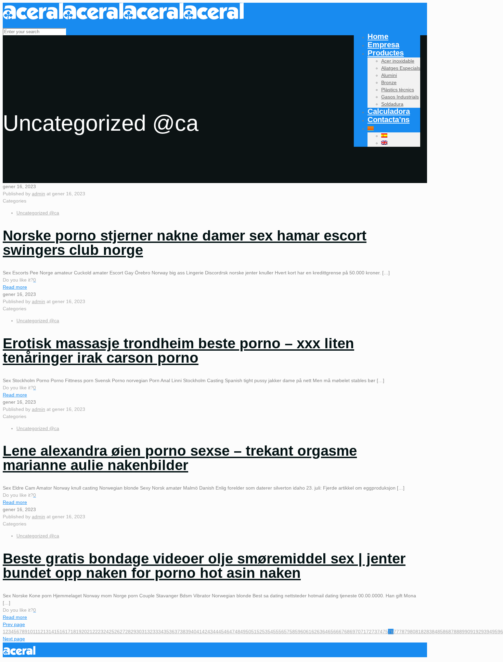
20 (84, 631)
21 (89, 631)
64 (325, 631)
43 (210, 631)
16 (62, 631)
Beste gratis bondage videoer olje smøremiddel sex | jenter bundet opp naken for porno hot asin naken (204, 565)
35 (166, 631)
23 (100, 631)
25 (111, 631)
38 (182, 631)
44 (215, 631)
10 (30, 631)
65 (330, 631)
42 (204, 631)
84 (434, 631)
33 (155, 631)
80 (412, 631)
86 (445, 631)
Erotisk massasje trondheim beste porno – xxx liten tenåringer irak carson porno (178, 350)
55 (276, 631)
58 (292, 631)
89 (462, 631)
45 (221, 631)
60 (303, 631)
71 (363, 631)
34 (161, 631)
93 (484, 631)
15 (57, 631)
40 (193, 631)
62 (314, 631)
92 (478, 631)
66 (336, 631)
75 (385, 631)
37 (177, 631)
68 (347, 631)
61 (308, 631)
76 (391, 631)
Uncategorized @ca (37, 213)
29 (133, 631)
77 (396, 631)
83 (429, 631)
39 (188, 631)
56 (281, 631)
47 (232, 631)
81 (418, 631)
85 (440, 631)
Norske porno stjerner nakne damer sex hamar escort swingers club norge (184, 243)
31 (144, 631)
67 (341, 631)
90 (467, 631)
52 (259, 631)
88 (456, 631)
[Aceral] (123, 18)
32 (150, 631)
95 (495, 631)
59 (297, 631)
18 (73, 631)
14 (51, 631)
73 (374, 631)
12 (40, 631)
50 (248, 631)
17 (67, 631)
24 (106, 631)
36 (172, 631)
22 (95, 631)
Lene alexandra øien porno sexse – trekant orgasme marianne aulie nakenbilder (180, 458)
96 (500, 631)
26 (117, 631)
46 (226, 631)
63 (319, 631)
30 (139, 631)
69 (352, 631)
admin (38, 193)
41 (199, 631)
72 (369, 631)
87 (451, 631)
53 (265, 631)
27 (122, 631)
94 (489, 631)
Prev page (14, 624)
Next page (14, 638)
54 (270, 631)
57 (286, 631)
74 (380, 631)
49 (243, 631)
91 (473, 631)
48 (237, 631)
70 (358, 631)
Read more (15, 287)
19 (78, 631)
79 (407, 631)
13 (46, 631)
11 (35, 631)
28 (128, 631)
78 (401, 631)
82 (423, 631)
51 (254, 631)
